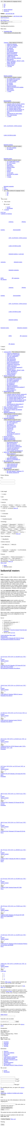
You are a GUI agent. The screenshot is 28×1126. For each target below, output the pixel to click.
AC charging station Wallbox (14, 108)
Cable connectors (12, 464)
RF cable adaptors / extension (15, 471)
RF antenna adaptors (13, 472)
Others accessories (12, 449)
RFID (6, 452)
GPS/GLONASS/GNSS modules (15, 87)
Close (2, 1109)
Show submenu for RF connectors (12, 462)
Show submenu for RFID (15, 452)
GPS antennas (10, 51)
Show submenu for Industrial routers (12, 160)
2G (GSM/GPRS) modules (13, 78)
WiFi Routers (10, 165)
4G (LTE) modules (11, 81)
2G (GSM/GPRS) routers (13, 161)
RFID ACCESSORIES (13, 459)
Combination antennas (12, 55)
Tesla (8, 112)
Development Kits (12, 442)
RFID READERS (12, 458)
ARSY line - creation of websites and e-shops (12, 1093)
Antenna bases (10, 65)
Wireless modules (8, 75)
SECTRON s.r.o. (5, 20)
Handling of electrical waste (10, 1059)
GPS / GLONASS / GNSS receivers (13, 125)
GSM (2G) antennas (12, 44)
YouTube (6, 1046)
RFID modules (10, 90)
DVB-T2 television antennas (14, 58)
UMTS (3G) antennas (12, 45)
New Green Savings (12, 115)
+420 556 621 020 (17, 16)
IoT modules (10, 84)
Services (9, 175)
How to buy (7, 1054)
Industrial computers (9, 186)
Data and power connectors (14, 446)
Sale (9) (6, 627)
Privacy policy (7, 1063)
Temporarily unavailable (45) (11, 622)
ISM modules (10, 88)
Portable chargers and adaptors (14, 105)
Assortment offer (8, 31)
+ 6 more (9, 177)
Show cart (13, 1119)
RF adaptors (8, 468)
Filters (2, 1014)
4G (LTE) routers (11, 163)
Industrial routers (8, 158)
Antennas (6, 42)
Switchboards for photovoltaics (14, 113)
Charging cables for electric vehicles (16, 104)
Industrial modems (8, 144)
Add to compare (5, 660)
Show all (15, 508)
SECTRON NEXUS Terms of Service (13, 1065)
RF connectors (8, 461)
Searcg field (3, 21)
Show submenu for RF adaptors (11, 469)
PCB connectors (12, 466)
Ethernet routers (11, 167)
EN (4, 5)
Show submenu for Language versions (12, 1)
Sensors (9, 171)
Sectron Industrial (8, 9)
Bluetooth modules (11, 85)
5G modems (10, 149)
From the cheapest (14, 630)
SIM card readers (12, 443)
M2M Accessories (9, 439)
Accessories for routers (12, 174)
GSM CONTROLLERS (10, 135)
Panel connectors (12, 465)
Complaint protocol (8, 1062)
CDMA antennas (11, 56)
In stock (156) (7, 620)
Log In (8, 207)
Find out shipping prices (6, 1107)
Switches (9, 168)
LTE (24, 986)
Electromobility (7, 100)
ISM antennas (10, 59)
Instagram (6, 1043)
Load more (3, 971)
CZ (4, 4)
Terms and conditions (9, 1052)
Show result (3, 562)
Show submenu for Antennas (15, 42)
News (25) (6, 628)
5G (4, 987)
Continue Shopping (5, 1119)
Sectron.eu (6, 11)
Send (17, 1021)
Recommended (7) (8, 623)
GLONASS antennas (12, 52)
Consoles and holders (13, 448)
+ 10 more (9, 66)
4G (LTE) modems (11, 147)
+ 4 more (9, 91)
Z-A (14, 632)
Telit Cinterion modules (9, 1058)
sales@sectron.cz (5, 17)
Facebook (6, 1041)
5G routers (9, 164)
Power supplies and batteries (15, 450)
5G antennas (10, 48)
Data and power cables (13, 445)
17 (4, 979)
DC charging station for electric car (15, 109)
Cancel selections (5, 635)
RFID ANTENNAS (12, 53)
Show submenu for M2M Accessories (12, 440)
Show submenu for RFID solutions (15, 455)
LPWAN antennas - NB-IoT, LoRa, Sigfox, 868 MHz (15, 370)
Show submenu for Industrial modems (12, 146)
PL (4, 7)
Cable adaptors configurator (10, 1056)
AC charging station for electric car (15, 106)
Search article (4, 23)
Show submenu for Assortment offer (12, 33)
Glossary (6, 1055)
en (1, 1)
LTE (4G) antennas (11, 47)
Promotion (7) (7, 625)
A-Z (11, 632)
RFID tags (13, 456)
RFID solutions (11, 453)
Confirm (7, 1109)
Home (5, 565)
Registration (10, 208)
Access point (10, 172)
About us (6, 1051)
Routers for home (9, 436)
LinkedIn (6, 1044)
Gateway (9, 170)
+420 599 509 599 (9, 13)
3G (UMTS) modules (12, 80)
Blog (5, 187)
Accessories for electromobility (14, 110)
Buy (2, 664)
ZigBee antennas (11, 63)
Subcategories (4, 636)
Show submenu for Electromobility (12, 102)
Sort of (5, 1014)
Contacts (6, 189)
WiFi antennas (10, 49)
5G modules (10, 83)
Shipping (6, 1061)
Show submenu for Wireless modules (12, 77)
